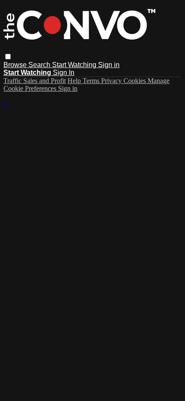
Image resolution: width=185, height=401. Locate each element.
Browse (15, 64)
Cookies (135, 80)
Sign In (63, 72)
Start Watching (75, 64)
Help (75, 80)
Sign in (109, 64)
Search (40, 64)
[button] (8, 56)
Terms (92, 80)
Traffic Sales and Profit (34, 80)
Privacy (112, 80)
